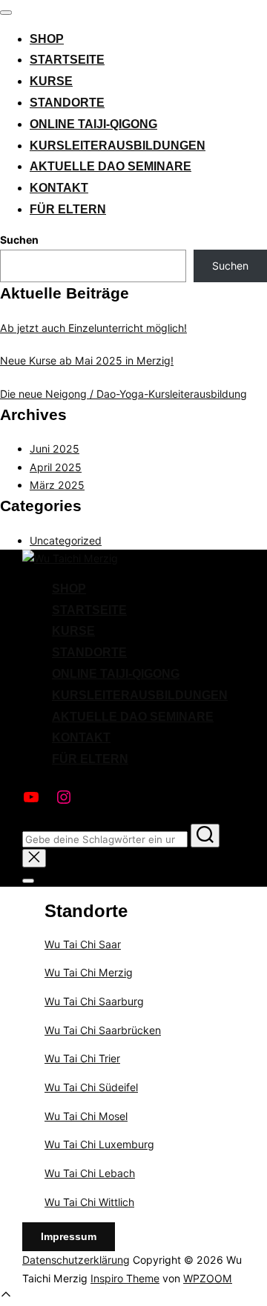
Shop (47, 39)
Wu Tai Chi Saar (82, 944)
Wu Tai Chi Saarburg (94, 1001)
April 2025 (56, 467)
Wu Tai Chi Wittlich (89, 1202)
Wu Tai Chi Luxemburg (99, 1144)
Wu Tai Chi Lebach (89, 1173)
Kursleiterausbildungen (117, 145)
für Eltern (68, 209)
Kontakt (59, 187)
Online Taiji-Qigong (93, 124)
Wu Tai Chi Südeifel (91, 1087)
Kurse (51, 81)
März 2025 (57, 485)
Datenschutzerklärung (76, 1259)
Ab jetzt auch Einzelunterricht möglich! (93, 327)
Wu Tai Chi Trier (82, 1058)
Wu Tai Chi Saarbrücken (102, 1030)
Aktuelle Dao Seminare (110, 166)
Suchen (19, 239)
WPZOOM (207, 1278)
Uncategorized (66, 540)
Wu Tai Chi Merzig (88, 972)
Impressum (68, 1236)
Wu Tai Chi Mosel (86, 1116)
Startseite (67, 59)
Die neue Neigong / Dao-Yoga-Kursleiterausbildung (123, 393)
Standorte (67, 102)
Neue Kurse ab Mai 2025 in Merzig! (87, 360)
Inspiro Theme (124, 1278)
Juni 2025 (54, 448)
